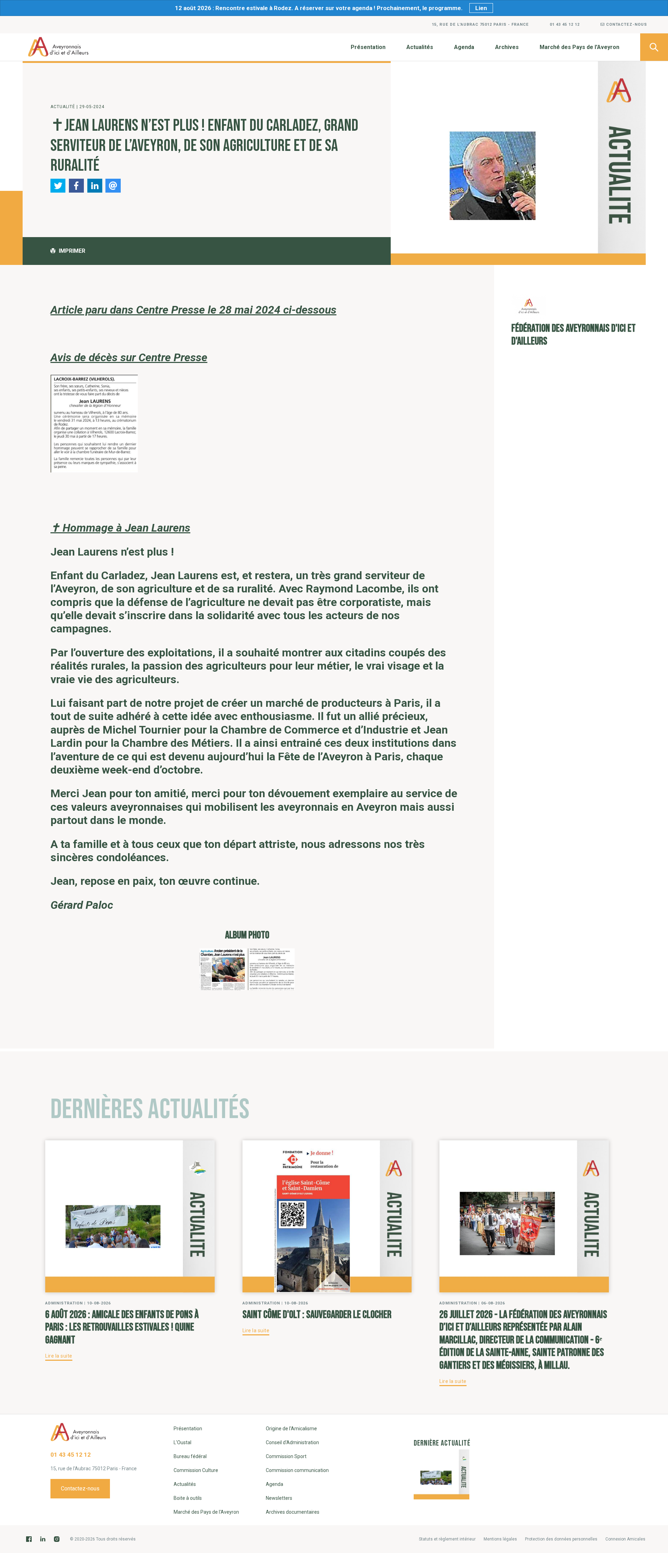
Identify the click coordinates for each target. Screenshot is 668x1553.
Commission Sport (286, 1456)
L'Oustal (182, 1442)
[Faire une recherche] (654, 47)
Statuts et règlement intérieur (447, 1539)
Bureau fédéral (190, 1456)
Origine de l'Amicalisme (291, 1428)
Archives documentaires (292, 1512)
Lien (481, 8)
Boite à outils (188, 1498)
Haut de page (654, 1394)
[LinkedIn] (43, 1539)
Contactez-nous (626, 24)
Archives (507, 47)
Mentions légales (500, 1539)
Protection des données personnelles (561, 1539)
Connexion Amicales (625, 1539)
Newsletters (279, 1498)
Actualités (419, 47)
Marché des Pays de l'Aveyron (579, 47)
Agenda (464, 47)
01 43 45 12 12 (565, 24)
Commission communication (297, 1470)
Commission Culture (196, 1470)
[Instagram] (56, 1539)
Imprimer (72, 251)
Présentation (368, 47)
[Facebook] (29, 1539)
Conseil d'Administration (292, 1442)
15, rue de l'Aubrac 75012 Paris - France (480, 24)
